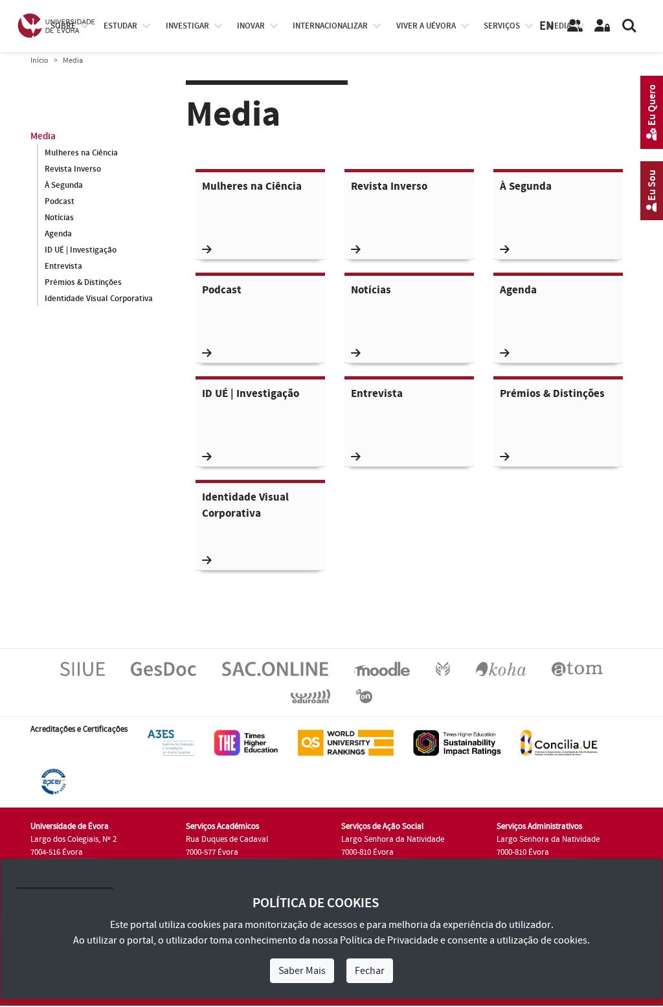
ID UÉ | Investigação (81, 250)
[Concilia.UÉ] (559, 742)
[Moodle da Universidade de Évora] (381, 668)
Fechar (370, 970)
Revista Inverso (73, 169)
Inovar (251, 26)
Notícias (59, 217)
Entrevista (63, 266)
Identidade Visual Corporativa (99, 298)
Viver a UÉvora (426, 26)
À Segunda (64, 185)
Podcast (59, 201)
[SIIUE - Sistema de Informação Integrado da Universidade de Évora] (82, 668)
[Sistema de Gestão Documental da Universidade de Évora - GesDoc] (163, 668)
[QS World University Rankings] (346, 742)
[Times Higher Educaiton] (246, 742)
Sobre (63, 26)
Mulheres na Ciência (81, 153)
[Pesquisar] (629, 26)
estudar (120, 26)
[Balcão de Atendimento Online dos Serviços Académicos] (275, 668)
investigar (187, 26)
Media (559, 26)
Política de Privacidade (389, 940)
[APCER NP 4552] (53, 781)
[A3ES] (171, 742)
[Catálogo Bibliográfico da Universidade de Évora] (501, 668)
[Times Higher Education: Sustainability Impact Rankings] (457, 742)
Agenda (58, 234)
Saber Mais (302, 970)
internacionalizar (330, 26)
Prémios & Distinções (83, 282)
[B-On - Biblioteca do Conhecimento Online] (364, 695)
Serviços (502, 26)
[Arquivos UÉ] (577, 668)
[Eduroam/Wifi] (310, 695)
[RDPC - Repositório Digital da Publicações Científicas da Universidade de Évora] (443, 668)
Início (39, 60)
